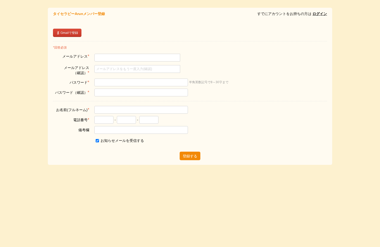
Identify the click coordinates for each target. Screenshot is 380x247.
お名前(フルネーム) (72, 109)
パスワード (79, 82)
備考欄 (83, 130)
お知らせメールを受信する (122, 140)
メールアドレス (75, 56)
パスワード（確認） (72, 92)
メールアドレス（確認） (76, 70)
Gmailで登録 (69, 33)
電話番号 (81, 120)
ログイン (320, 14)
